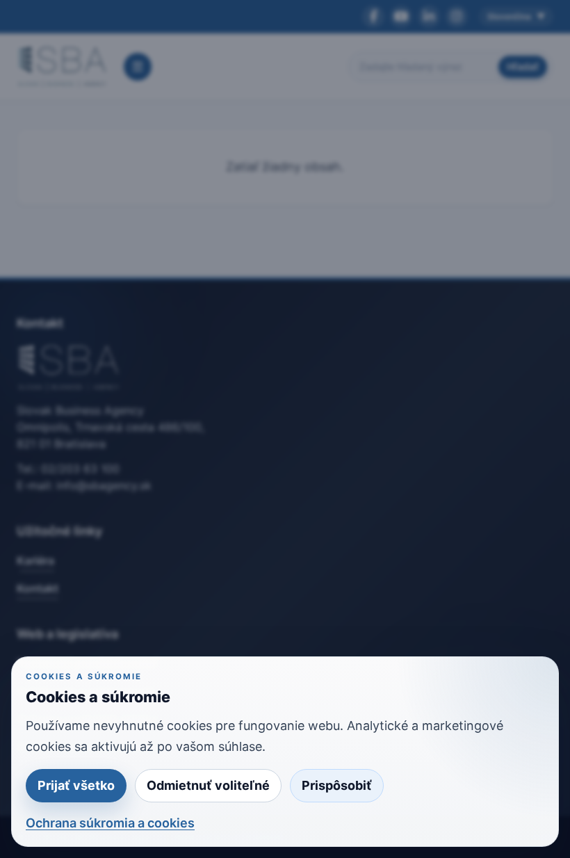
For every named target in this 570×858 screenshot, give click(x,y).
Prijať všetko (76, 785)
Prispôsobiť (337, 785)
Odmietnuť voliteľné (208, 785)
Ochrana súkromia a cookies (110, 823)
